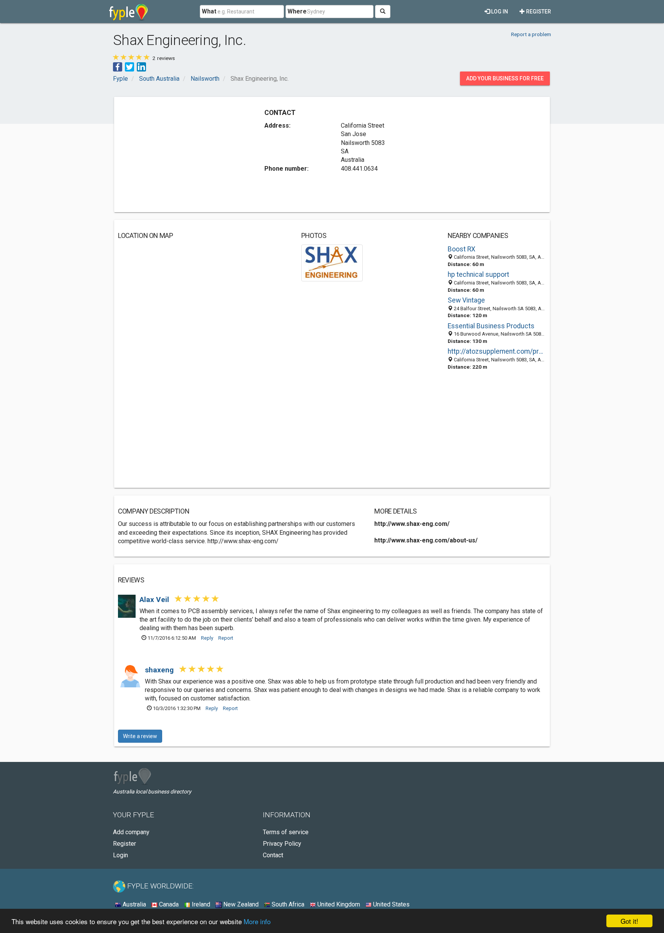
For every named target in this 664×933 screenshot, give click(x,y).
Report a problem (531, 34)
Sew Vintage (466, 300)
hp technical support (478, 274)
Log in (499, 11)
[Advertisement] (182, 154)
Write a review (140, 736)
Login (120, 855)
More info (257, 921)
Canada (168, 904)
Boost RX (461, 249)
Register (538, 11)
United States (391, 904)
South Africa (287, 904)
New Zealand (240, 904)
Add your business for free (505, 78)
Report (225, 638)
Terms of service (286, 832)
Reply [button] (207, 638)
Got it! (629, 921)
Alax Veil (155, 599)
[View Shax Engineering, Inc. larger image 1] (332, 262)
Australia (133, 904)
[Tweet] (129, 66)
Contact (273, 855)
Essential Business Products (491, 326)
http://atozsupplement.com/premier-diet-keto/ (497, 351)
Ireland (200, 904)
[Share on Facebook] (117, 66)
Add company (131, 832)
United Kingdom (338, 904)
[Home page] (128, 11)
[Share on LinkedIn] (141, 66)
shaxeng (160, 669)
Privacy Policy (282, 843)
